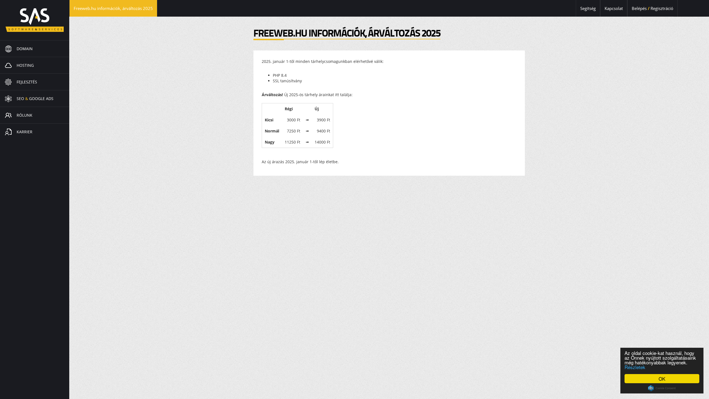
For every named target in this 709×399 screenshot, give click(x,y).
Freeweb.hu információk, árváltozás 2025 (115, 8)
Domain (25, 48)
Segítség (588, 8)
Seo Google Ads (35, 98)
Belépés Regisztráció (652, 8)
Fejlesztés (27, 82)
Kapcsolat (614, 8)
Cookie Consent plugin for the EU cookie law (662, 388)
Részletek (635, 367)
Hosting (25, 65)
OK (662, 378)
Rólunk (24, 115)
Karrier (24, 131)
